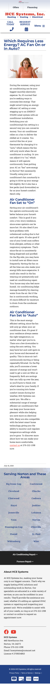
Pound (13, 534)
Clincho (36, 491)
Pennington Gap (14, 526)
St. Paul (36, 534)
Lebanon (36, 512)
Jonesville (13, 512)
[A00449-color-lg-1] (25, 13)
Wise (36, 541)
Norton (36, 519)
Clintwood (13, 498)
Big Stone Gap (13, 483)
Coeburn (36, 498)
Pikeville (36, 526)
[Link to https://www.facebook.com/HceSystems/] (6, 631)
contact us (15, 445)
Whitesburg (13, 541)
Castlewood (36, 483)
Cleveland (13, 491)
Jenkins (36, 505)
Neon (14, 519)
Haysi (14, 505)
